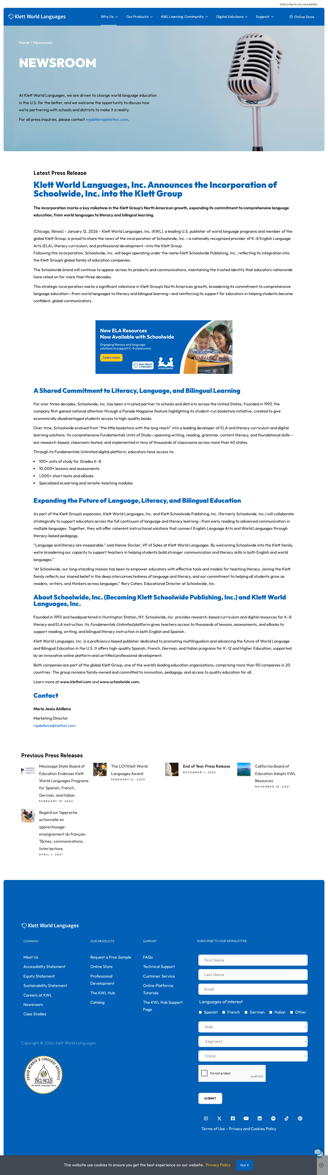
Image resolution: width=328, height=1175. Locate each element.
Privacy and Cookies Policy (252, 1128)
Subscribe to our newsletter (299, 4)
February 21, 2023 (128, 779)
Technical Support (159, 966)
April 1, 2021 (51, 854)
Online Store (101, 966)
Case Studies (34, 1013)
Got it (244, 1165)
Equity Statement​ (39, 976)
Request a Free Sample (110, 957)
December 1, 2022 (199, 772)
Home (24, 42)
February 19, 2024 (56, 801)
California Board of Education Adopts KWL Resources (275, 773)
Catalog (97, 1002)
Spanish (211, 1012)
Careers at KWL (37, 995)
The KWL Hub (102, 992)
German (257, 1012)
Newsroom (33, 1004)
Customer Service (159, 976)
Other (300, 1012)
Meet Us (30, 957)
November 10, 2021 (273, 786)
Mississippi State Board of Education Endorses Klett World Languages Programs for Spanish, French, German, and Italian (64, 781)
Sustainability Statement (45, 985)
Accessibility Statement (44, 966)
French (233, 1012)
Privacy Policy (218, 1164)
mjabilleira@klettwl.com (54, 725)
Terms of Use (213, 1128)
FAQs (148, 957)
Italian (280, 1012)
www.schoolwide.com (119, 681)
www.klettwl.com (75, 681)
